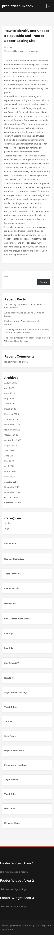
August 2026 (10, 383)
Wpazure (46, 925)
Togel (7, 528)
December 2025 (12, 424)
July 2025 (9, 450)
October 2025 (11, 435)
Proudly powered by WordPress (17, 925)
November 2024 (12, 492)
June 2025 (9, 456)
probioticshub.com (17, 6)
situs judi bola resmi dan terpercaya (22, 51)
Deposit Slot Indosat (14, 558)
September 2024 (12, 502)
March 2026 (10, 409)
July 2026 (9, 388)
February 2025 (11, 476)
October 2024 (11, 497)
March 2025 (10, 471)
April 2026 (9, 403)
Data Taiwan (10, 736)
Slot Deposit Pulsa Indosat (18, 618)
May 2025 (9, 461)
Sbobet (10, 47)
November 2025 (12, 430)
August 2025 (10, 445)
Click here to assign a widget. (14, 871)
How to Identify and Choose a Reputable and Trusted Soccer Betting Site (26, 36)
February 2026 (11, 414)
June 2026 (9, 393)
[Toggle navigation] (49, 6)
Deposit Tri (10, 603)
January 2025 (11, 482)
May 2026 (9, 398)
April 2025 (9, 466)
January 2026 (11, 419)
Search (7, 276)
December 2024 (12, 487)
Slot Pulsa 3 (10, 543)
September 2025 (12, 440)
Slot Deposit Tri (12, 663)
